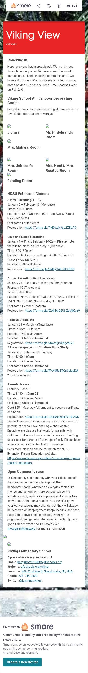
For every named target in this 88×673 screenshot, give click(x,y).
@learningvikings (30, 580)
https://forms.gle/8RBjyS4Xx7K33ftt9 (49, 269)
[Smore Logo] (21, 5)
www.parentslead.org (21, 528)
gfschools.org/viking (34, 566)
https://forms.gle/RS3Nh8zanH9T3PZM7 (52, 417)
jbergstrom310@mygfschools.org (39, 562)
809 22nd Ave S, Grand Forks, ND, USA (47, 571)
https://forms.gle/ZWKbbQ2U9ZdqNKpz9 (52, 310)
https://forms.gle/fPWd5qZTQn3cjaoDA (51, 370)
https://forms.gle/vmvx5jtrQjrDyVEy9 (49, 343)
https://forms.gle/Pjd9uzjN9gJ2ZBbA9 (50, 227)
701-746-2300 (27, 576)
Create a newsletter (22, 662)
